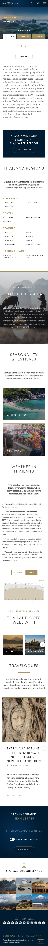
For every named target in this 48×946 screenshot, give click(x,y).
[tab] (9, 36)
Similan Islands (34, 244)
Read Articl (14, 796)
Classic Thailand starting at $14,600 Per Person (24, 140)
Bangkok (7, 221)
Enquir (24, 56)
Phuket (29, 236)
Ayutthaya (8, 217)
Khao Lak (7, 232)
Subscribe (24, 849)
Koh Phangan (9, 244)
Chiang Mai (8, 203)
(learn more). (15, 943)
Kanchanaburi (33, 217)
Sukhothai (31, 203)
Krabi (28, 232)
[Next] (42, 584)
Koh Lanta (8, 240)
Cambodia (36, 651)
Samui (29, 240)
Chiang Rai (8, 207)
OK (40, 941)
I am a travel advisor (27, 839)
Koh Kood (8, 236)
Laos (10, 651)
